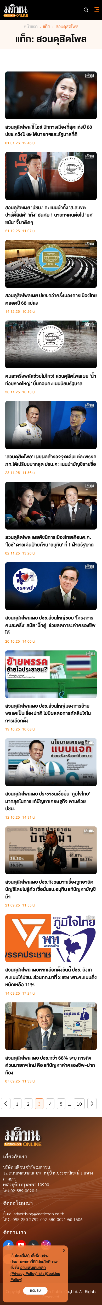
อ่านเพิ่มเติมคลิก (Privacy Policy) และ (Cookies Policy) (35, 1273)
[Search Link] (86, 10)
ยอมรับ (35, 1290)
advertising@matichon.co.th (39, 1213)
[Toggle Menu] (96, 9)
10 (79, 1104)
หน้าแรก (31, 26)
